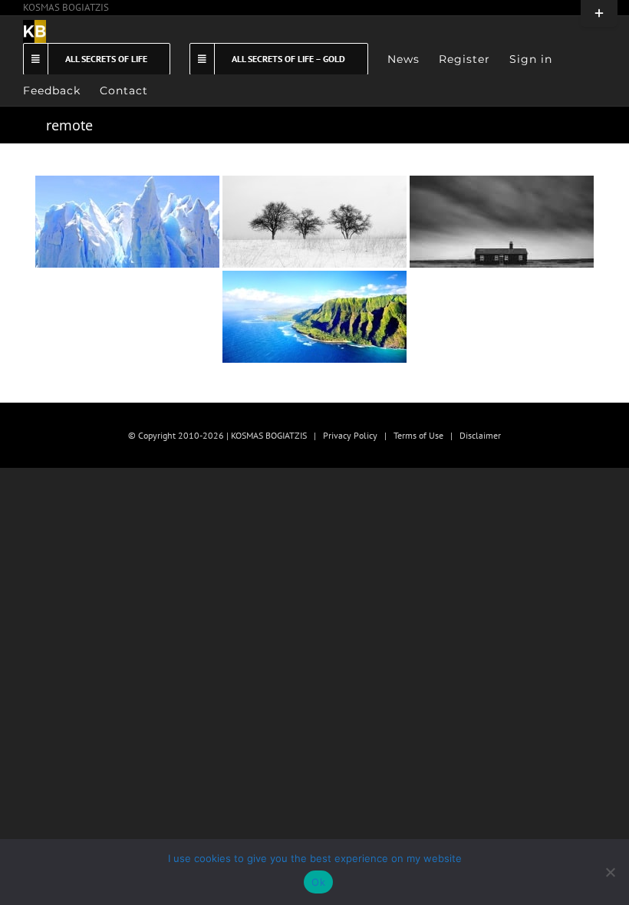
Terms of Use (418, 435)
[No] (609, 872)
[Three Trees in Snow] (314, 222)
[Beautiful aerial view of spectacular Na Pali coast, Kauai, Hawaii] (314, 317)
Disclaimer (480, 435)
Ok (318, 882)
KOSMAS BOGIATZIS (66, 7)
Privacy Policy (350, 435)
